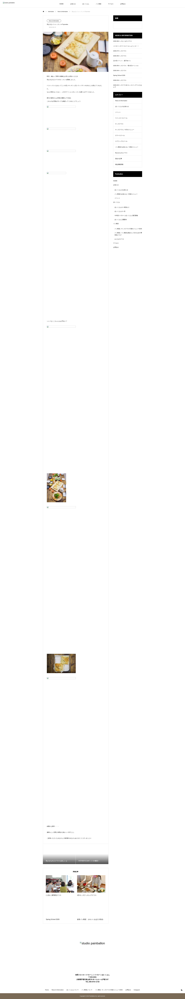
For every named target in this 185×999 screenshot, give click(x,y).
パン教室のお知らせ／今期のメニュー (126, 147)
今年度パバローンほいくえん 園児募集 (126, 215)
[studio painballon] (11, 4)
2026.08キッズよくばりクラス (122, 41)
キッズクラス (119, 124)
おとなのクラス (119, 239)
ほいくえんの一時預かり (122, 207)
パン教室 (98, 4)
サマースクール (120, 135)
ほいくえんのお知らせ (122, 106)
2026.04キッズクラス (119, 70)
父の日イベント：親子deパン (122, 60)
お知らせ (73, 4)
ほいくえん (85, 4)
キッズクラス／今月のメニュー (124, 129)
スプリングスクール (121, 141)
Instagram (137, 990)
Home (47, 990)
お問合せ (123, 4)
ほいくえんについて (72, 990)
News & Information (54, 21)
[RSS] (182, 990)
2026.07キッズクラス (119, 51)
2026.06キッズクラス (119, 56)
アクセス (110, 4)
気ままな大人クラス (121, 153)
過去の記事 (118, 158)
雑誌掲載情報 (119, 164)
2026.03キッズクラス (119, 80)
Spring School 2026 (119, 75)
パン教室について (87, 990)
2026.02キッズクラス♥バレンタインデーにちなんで (127, 86)
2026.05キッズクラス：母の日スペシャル (125, 65)
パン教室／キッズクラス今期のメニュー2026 (128, 228)
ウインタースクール (121, 118)
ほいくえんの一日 (120, 211)
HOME (61, 4)
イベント (118, 112)
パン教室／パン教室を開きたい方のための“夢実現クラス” (128, 234)
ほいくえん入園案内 (121, 219)
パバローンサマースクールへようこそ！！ (126, 46)
